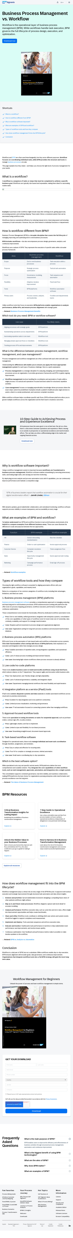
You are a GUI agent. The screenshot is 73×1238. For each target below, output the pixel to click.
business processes (14, 162)
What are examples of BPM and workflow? (19, 125)
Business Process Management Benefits (25, 311)
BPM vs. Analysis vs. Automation (22, 939)
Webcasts (23, 1213)
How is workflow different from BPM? (18, 118)
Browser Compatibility (62, 1216)
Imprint (4, 1224)
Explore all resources (12, 865)
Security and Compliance (60, 1203)
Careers (58, 1196)
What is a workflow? (12, 114)
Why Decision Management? (42, 1205)
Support (58, 1200)
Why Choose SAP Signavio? (25, 1197)
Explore (7, 826)
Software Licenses (61, 1213)
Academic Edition (61, 1207)
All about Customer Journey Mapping (8, 1197)
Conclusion (9, 137)
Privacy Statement (51, 1099)
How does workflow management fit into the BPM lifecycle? (25, 133)
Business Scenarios (8, 1209)
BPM (13, 157)
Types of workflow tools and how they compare (21, 129)
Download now (9, 41)
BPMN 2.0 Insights (25, 1210)
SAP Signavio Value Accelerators (44, 1197)
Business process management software (15, 602)
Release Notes (60, 1210)
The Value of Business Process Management (27, 782)
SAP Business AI (43, 1194)
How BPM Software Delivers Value (26, 1202)
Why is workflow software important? (17, 122)
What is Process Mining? (45, 1201)
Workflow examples (18, 572)
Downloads (23, 1216)
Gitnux (46, 495)
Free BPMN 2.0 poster (9, 1201)
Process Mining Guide (9, 1194)
